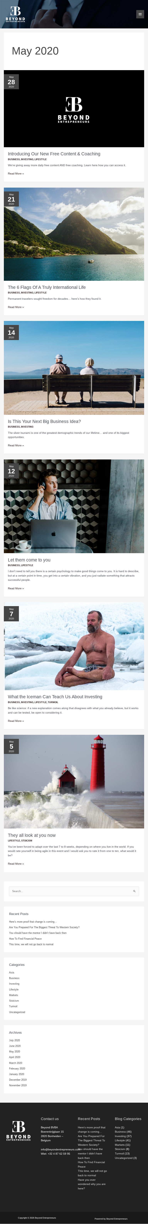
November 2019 (18, 1085)
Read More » (16, 173)
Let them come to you (29, 559)
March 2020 (15, 1063)
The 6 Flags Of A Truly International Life (47, 287)
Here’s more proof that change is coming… (33, 921)
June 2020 (15, 1046)
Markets (13, 995)
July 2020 (14, 1040)
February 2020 (17, 1068)
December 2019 (18, 1079)
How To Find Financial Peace (25, 938)
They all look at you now (32, 835)
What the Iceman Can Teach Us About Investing (55, 696)
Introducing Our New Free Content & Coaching (54, 153)
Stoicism (26, 840)
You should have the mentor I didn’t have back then (37, 932)
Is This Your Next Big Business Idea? (44, 421)
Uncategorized (17, 1012)
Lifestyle (40, 159)
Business (14, 159)
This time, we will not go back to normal (31, 944)
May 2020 (14, 1051)
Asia (11, 972)
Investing (27, 159)
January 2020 (16, 1074)
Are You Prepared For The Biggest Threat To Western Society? (44, 927)
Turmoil (53, 702)
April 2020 (14, 1057)
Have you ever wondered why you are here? (92, 1184)
